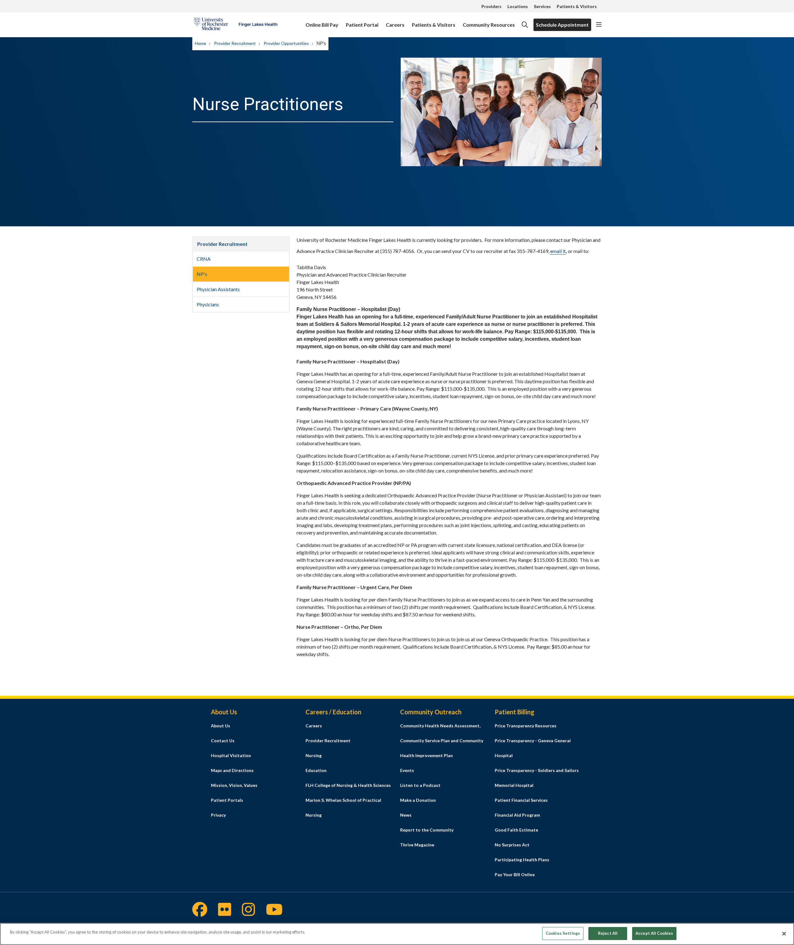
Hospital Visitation (231, 755)
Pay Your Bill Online (515, 874)
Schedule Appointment (562, 25)
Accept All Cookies (654, 933)
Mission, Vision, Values (234, 785)
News (406, 815)
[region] (397, 934)
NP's (202, 274)
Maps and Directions (232, 770)
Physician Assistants (218, 289)
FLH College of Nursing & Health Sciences (348, 785)
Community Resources (489, 25)
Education (316, 770)
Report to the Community (426, 829)
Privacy (218, 815)
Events (407, 770)
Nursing (314, 755)
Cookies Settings (563, 933)
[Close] (784, 933)
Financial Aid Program (517, 815)
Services (542, 6)
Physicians (208, 304)
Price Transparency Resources (525, 725)
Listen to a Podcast (420, 785)
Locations (517, 6)
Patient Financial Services (521, 800)
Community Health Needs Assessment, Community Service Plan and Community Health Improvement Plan (441, 740)
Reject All (608, 933)
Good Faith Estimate (516, 829)
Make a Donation (418, 800)
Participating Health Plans (522, 859)
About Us (220, 725)
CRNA (204, 259)
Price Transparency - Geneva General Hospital (533, 748)
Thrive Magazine (417, 844)
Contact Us (222, 740)
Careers (395, 25)
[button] (599, 25)
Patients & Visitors (577, 6)
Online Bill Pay (322, 25)
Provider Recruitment (222, 244)
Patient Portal (362, 25)
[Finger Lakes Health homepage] (235, 24)
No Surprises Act (512, 844)
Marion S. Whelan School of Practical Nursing (343, 807)
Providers (491, 6)
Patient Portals (227, 800)
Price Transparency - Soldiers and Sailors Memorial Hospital (537, 778)
